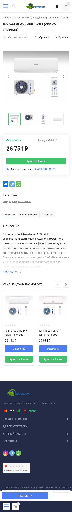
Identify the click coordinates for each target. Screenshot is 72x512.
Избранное (43, 37)
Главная (7, 18)
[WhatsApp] (18, 184)
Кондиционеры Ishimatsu (46, 18)
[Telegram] (12, 184)
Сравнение (64, 37)
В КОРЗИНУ (25, 495)
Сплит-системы (22, 18)
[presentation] (8, 76)
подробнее (10, 272)
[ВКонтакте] (5, 184)
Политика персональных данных (20, 403)
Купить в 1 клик (36, 161)
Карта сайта (48, 403)
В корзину (19, 348)
